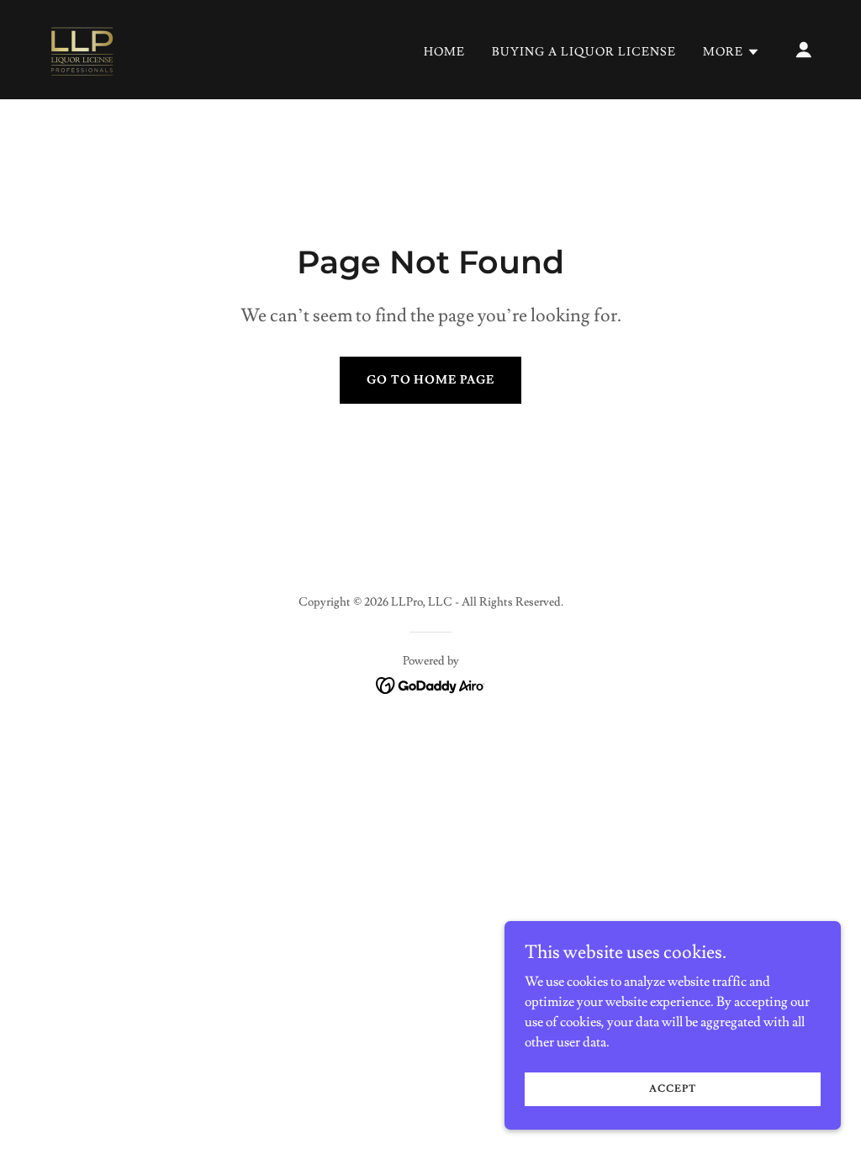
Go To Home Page (431, 380)
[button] (731, 52)
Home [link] (444, 52)
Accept (672, 1089)
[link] (81, 46)
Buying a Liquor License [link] (584, 52)
